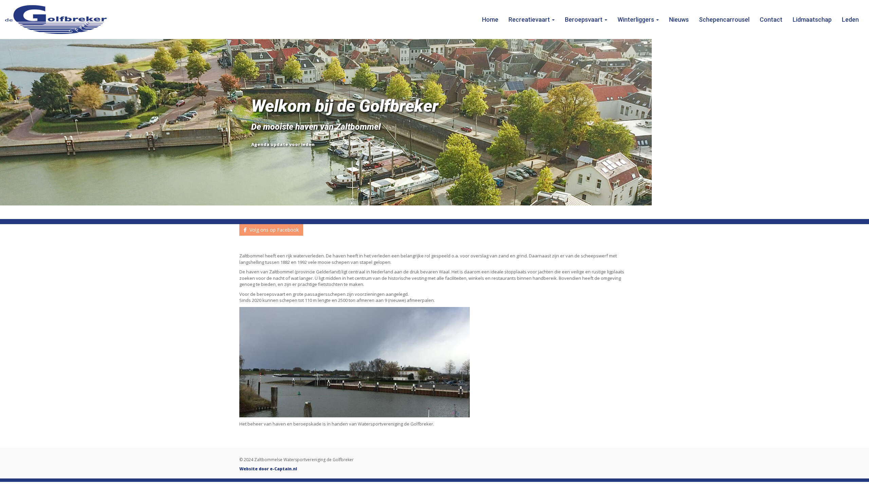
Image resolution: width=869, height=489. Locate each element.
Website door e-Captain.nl (268, 469)
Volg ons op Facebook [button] (273, 230)
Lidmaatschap (812, 19)
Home (490, 19)
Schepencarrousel (724, 19)
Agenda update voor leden (283, 144)
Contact (771, 19)
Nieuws (679, 19)
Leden (850, 19)
